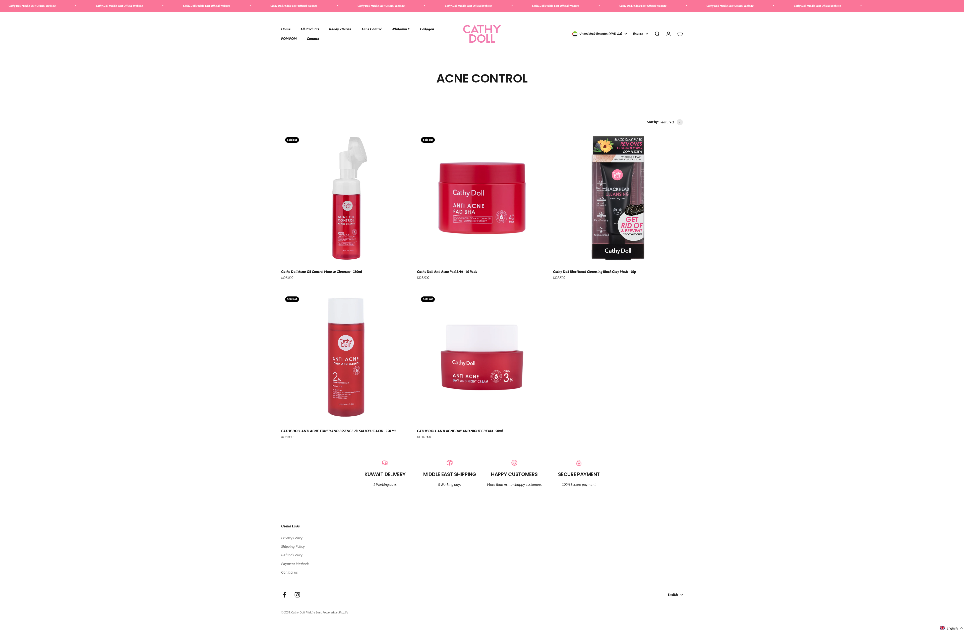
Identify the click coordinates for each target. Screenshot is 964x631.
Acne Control (372, 29)
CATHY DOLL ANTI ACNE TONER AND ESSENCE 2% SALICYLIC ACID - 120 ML (338, 431)
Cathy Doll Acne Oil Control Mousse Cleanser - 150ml (321, 272)
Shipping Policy (293, 546)
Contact (313, 39)
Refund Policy (292, 555)
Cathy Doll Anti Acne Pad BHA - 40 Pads (447, 272)
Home (285, 29)
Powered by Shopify (335, 612)
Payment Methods (295, 564)
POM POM (289, 39)
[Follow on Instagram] (297, 594)
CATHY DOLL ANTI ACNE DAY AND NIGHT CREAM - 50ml (460, 431)
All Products (309, 29)
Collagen (427, 29)
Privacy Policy (292, 538)
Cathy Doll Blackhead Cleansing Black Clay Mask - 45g (594, 272)
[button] (952, 628)
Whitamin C (401, 29)
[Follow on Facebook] (284, 594)
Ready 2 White (340, 29)
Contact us (289, 572)
